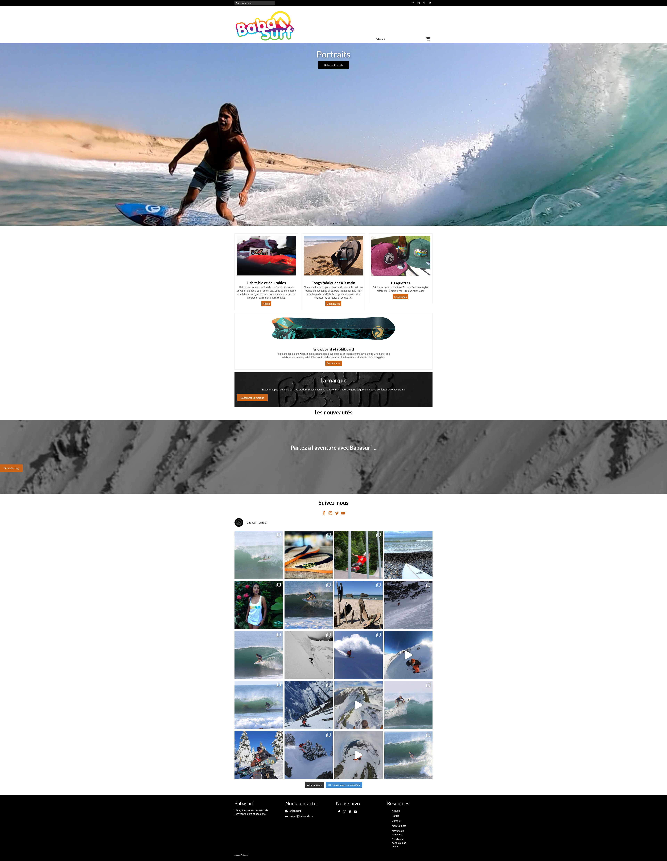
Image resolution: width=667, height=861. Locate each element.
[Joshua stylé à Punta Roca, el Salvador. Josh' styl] (309, 605)
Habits (266, 303)
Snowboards (333, 363)
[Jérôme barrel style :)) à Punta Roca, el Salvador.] (258, 655)
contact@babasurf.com (301, 816)
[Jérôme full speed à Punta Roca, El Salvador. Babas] (258, 705)
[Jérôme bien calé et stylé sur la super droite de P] (408, 755)
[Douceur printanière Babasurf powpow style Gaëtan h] (358, 705)
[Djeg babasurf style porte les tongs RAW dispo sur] (258, 555)
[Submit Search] (237, 3)
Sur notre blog (11, 468)
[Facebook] (339, 811)
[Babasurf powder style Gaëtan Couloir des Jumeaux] (358, 755)
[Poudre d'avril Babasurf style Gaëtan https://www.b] (408, 655)
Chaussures (333, 303)
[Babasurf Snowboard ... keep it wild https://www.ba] (309, 655)
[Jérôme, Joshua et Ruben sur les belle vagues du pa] (408, 705)
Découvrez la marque (252, 397)
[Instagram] (344, 811)
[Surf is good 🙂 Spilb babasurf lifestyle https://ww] (408, 555)
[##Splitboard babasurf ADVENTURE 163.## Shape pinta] (258, 755)
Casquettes (400, 297)
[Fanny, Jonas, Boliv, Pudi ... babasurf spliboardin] (309, 705)
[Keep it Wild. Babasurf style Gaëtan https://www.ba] (358, 655)
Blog (333, 65)
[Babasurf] (265, 26)
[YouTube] (355, 811)
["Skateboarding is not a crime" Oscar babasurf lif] (358, 555)
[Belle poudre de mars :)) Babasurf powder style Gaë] (309, 755)
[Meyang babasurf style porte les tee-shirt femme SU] (258, 605)
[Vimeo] (349, 811)
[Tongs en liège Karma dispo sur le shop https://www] (309, 555)
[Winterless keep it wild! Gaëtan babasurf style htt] (408, 605)
